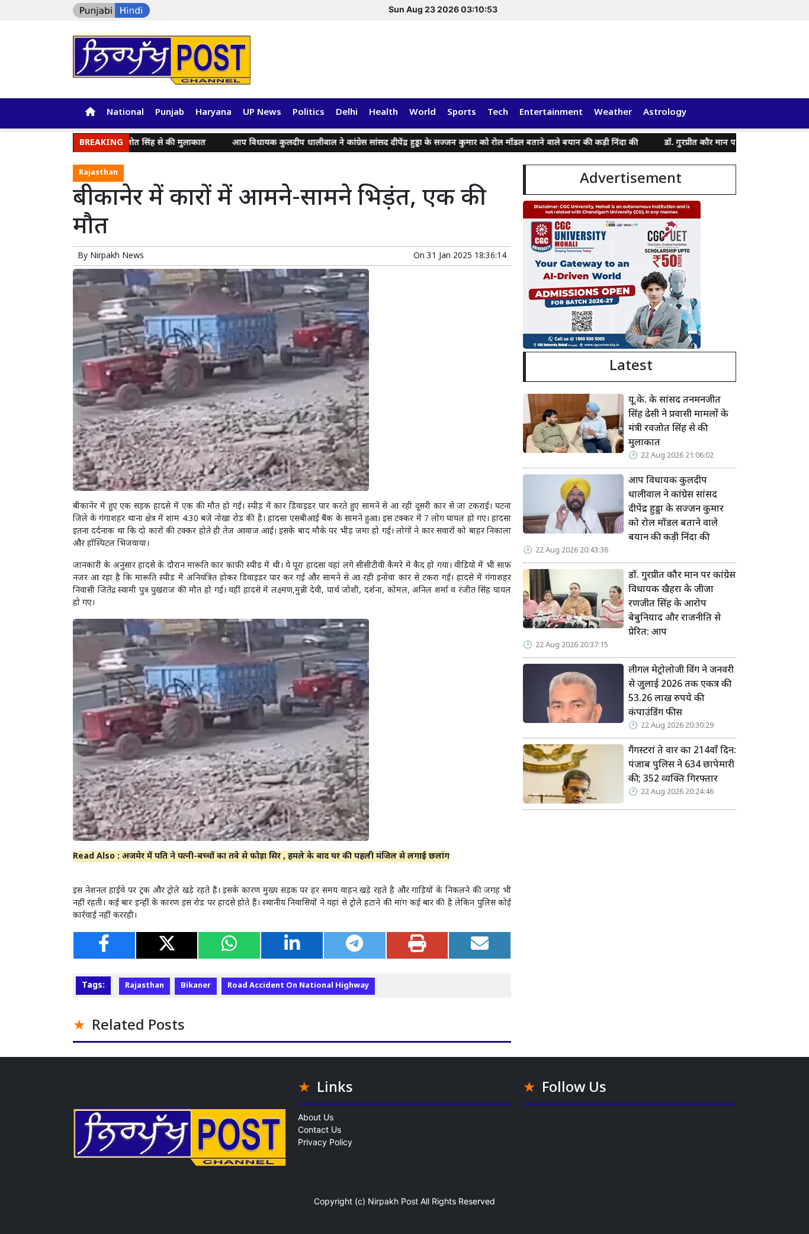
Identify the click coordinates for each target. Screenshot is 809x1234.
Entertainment (551, 112)
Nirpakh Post (393, 1201)
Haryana (213, 112)
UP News (262, 112)
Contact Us (319, 1129)
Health (383, 112)
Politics (309, 112)
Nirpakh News (117, 256)
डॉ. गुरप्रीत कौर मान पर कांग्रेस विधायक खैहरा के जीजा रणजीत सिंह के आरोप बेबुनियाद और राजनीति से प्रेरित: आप (682, 604)
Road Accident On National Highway (298, 986)
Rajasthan (98, 173)
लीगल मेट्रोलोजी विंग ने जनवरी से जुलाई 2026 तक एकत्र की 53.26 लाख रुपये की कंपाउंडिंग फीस (681, 691)
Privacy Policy (325, 1142)
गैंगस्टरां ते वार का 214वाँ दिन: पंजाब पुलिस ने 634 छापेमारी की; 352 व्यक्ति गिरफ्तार (682, 765)
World (422, 112)
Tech (497, 112)
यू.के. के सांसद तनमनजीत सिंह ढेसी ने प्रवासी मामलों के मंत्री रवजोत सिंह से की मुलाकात (678, 421)
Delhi (347, 112)
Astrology (664, 112)
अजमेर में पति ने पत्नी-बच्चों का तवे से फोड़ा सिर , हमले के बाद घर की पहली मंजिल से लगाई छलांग (286, 856)
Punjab (169, 112)
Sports (461, 112)
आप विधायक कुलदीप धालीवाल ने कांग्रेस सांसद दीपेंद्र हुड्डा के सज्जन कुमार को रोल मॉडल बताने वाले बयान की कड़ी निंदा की (402, 143)
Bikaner (196, 986)
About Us (315, 1117)
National (125, 112)
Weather (613, 112)
